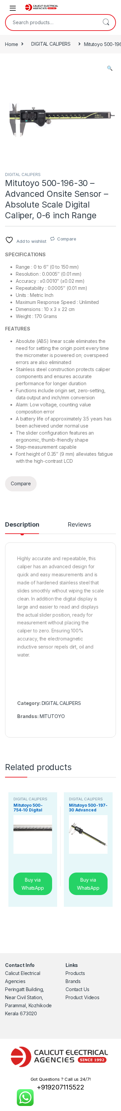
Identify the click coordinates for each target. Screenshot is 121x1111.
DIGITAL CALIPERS (51, 44)
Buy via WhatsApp (33, 884)
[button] (110, 68)
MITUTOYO (52, 716)
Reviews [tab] (79, 525)
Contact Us (77, 989)
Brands (73, 981)
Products (75, 973)
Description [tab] (22, 525)
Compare (66, 238)
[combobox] (51, 22)
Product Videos (82, 997)
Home (11, 44)
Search (105, 22)
